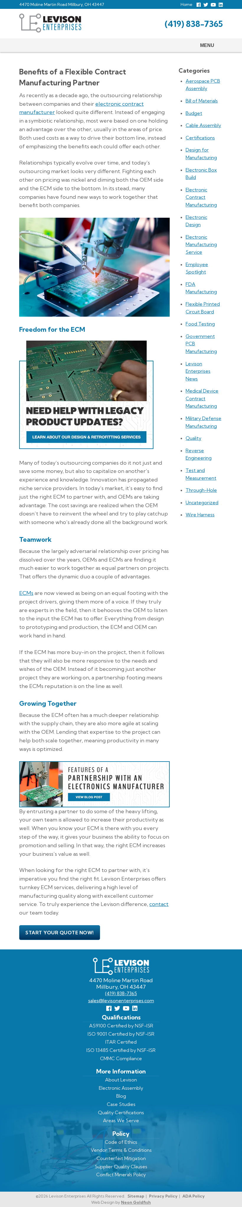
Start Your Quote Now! (59, 933)
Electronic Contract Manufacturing (201, 197)
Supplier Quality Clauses (121, 1166)
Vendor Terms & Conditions (121, 1150)
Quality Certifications (121, 1112)
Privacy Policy (163, 1196)
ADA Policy (193, 1196)
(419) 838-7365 (194, 24)
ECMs (26, 593)
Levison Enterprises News (198, 371)
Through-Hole (201, 490)
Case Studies (121, 1104)
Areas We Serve (121, 1120)
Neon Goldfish (136, 1202)
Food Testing (200, 324)
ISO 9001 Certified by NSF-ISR (121, 1034)
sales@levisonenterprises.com (121, 1000)
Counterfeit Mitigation (121, 1158)
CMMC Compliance (121, 1058)
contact (159, 904)
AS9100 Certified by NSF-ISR (121, 1026)
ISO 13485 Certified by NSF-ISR (121, 1050)
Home (186, 4)
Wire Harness (200, 515)
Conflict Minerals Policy (121, 1174)
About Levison (121, 1080)
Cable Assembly (203, 125)
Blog (121, 1096)
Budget (194, 113)
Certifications (200, 138)
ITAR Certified (121, 1042)
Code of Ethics (121, 1142)
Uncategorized (202, 502)
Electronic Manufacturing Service (201, 244)
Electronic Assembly (121, 1088)
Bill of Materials (202, 101)
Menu (207, 45)
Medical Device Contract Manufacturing (202, 398)
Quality (193, 438)
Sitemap (135, 1196)
